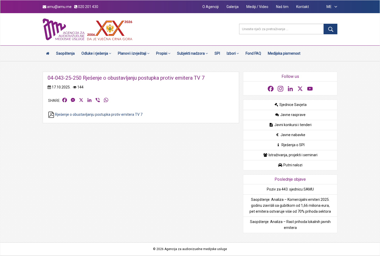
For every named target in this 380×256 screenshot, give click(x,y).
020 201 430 (87, 7)
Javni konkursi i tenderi (292, 125)
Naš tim (282, 7)
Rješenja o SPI (293, 145)
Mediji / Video (257, 7)
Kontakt (302, 7)
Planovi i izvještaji (132, 53)
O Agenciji (210, 7)
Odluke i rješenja (95, 53)
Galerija (232, 7)
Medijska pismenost (284, 53)
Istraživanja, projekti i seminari (292, 155)
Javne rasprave (292, 115)
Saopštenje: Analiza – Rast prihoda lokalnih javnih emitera (290, 225)
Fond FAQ (253, 53)
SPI (217, 53)
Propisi (162, 53)
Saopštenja (65, 53)
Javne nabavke (292, 135)
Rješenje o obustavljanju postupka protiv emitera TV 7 (98, 114)
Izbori (232, 53)
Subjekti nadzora (191, 53)
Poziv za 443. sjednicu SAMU (290, 189)
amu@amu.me (59, 7)
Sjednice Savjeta (293, 105)
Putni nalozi (292, 165)
